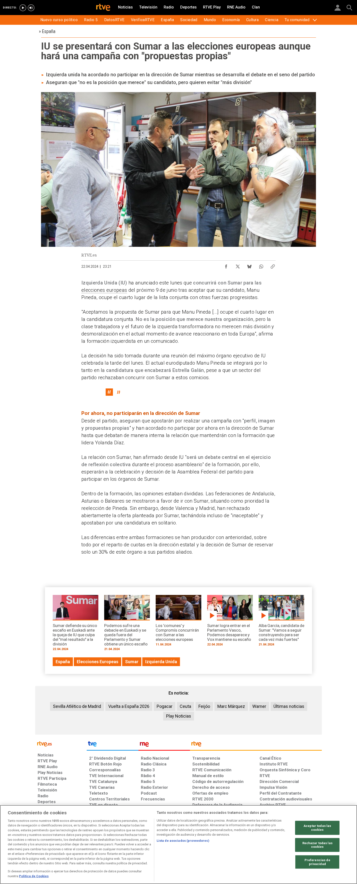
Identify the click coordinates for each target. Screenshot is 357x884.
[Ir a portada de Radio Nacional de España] (164, 745)
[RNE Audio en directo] (31, 8)
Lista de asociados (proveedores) (183, 840)
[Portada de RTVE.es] (103, 7)
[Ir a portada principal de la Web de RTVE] (61, 743)
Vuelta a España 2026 (128, 706)
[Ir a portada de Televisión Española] (112, 745)
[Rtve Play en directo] (23, 8)
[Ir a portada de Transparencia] (256, 745)
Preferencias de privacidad (317, 862)
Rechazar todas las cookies (317, 845)
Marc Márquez (231, 706)
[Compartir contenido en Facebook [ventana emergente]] (226, 265)
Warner (259, 706)
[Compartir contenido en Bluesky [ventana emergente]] (249, 265)
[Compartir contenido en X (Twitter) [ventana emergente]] (238, 265)
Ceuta (185, 706)
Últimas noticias (288, 706)
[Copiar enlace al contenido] (273, 265)
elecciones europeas (104, 290)
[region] (178, 844)
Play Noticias (178, 716)
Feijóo (204, 706)
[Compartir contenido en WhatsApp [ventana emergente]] (261, 265)
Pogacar (164, 706)
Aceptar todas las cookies (317, 828)
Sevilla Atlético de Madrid (77, 706)
